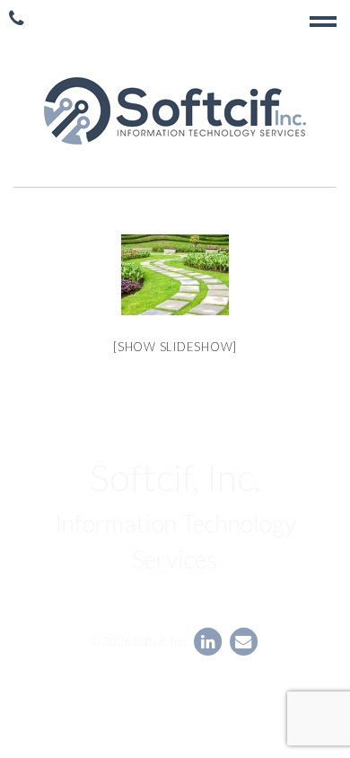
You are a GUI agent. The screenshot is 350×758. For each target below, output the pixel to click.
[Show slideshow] (175, 346)
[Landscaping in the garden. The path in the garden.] (175, 274)
